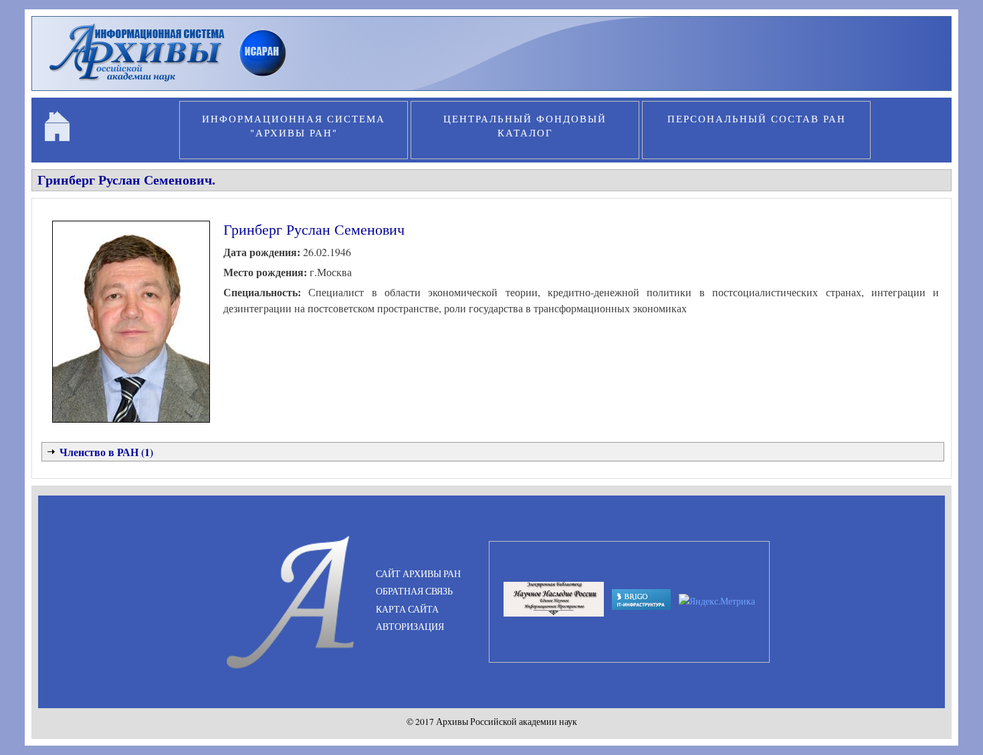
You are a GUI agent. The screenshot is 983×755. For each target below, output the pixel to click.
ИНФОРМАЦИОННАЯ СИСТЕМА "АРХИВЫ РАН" (293, 125)
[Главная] (173, 83)
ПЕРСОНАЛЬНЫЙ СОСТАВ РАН (756, 118)
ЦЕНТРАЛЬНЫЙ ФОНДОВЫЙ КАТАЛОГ (525, 125)
